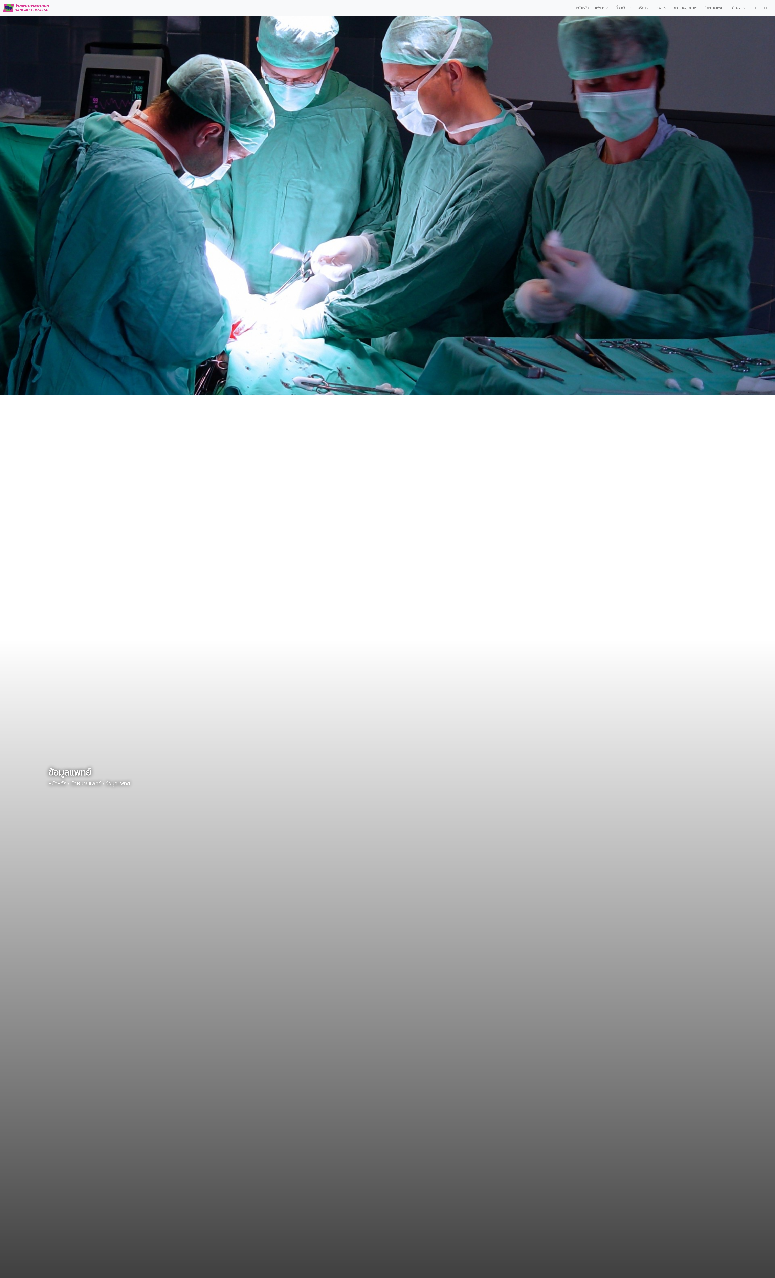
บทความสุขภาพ (685, 8)
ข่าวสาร (660, 8)
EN (766, 8)
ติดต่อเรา (739, 8)
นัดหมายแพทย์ (714, 8)
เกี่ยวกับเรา (622, 8)
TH (755, 8)
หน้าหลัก (582, 8)
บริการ (643, 8)
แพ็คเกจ (601, 8)
